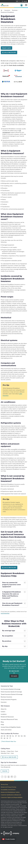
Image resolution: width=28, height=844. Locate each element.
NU (22, 736)
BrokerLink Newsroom (7, 717)
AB (2, 736)
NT (16, 736)
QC (4, 738)
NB (10, 736)
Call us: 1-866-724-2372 (10, 757)
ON (24, 736)
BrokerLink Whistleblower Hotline (10, 792)
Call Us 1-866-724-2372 (10, 567)
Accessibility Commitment (8, 789)
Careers (3, 711)
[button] (18, 1)
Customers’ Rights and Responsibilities (11, 797)
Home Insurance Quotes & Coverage (11, 692)
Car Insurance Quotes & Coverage (10, 689)
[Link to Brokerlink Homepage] (1, 10)
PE (1, 738)
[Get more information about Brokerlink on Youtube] (8, 776)
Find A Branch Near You (9, 741)
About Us (3, 709)
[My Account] (21, 5)
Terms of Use (4, 784)
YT (10, 738)
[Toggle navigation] (26, 5)
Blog (2, 722)
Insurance (3, 702)
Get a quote (21, 657)
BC (4, 736)
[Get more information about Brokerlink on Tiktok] (15, 776)
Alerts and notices (6, 730)
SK (7, 738)
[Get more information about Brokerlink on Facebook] (2, 776)
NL (13, 736)
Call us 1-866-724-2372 (10, 52)
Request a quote (6, 48)
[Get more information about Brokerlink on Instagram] (12, 776)
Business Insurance (6, 697)
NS (19, 736)
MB (7, 736)
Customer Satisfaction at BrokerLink (11, 794)
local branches (5, 613)
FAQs (2, 724)
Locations (3, 714)
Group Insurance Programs (8, 699)
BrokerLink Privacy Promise (8, 787)
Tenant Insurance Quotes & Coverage (11, 694)
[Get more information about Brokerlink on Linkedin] (5, 776)
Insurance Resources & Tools (9, 719)
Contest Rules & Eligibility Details (11, 727)
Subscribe (4, 771)
